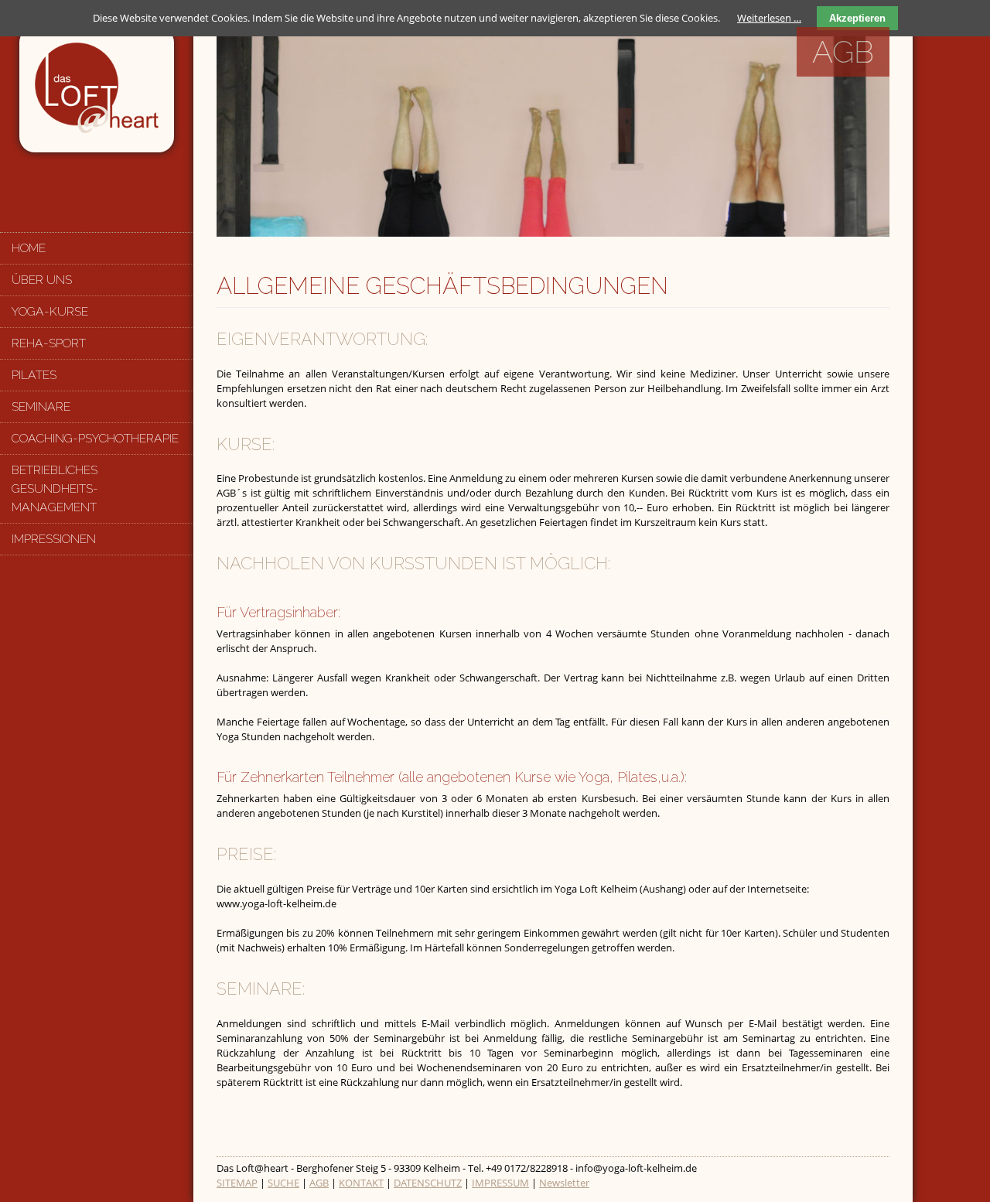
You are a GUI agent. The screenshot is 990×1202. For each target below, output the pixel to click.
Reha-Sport (49, 343)
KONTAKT (361, 1183)
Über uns (42, 279)
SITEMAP (237, 1183)
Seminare (41, 406)
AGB (319, 1183)
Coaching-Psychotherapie (95, 438)
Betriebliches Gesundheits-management (55, 488)
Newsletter (564, 1183)
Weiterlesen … (769, 18)
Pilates (34, 374)
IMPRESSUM (500, 1183)
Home (29, 248)
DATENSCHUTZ (428, 1183)
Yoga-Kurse (50, 311)
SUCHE (283, 1183)
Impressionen (54, 538)
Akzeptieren (857, 18)
